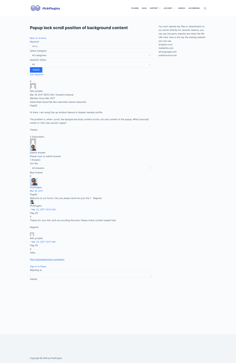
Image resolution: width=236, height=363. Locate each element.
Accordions (194, 8)
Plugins (135, 8)
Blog (144, 8)
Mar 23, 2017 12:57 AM (43, 241)
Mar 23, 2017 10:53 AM (43, 209)
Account (168, 8)
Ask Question (37, 74)
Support (154, 8)
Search (181, 8)
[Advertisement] (90, 303)
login (39, 156)
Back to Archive (38, 38)
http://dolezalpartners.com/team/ (47, 259)
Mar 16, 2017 (36, 191)
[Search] (205, 8)
